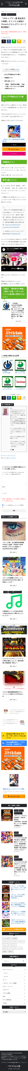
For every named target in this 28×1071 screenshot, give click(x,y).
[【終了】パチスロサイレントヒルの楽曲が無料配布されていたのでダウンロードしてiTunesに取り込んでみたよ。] (6, 923)
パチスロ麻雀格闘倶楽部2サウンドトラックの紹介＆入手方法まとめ (12, 694)
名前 (3, 486)
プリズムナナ (13, 945)
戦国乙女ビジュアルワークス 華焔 (13, 789)
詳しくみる (12, 552)
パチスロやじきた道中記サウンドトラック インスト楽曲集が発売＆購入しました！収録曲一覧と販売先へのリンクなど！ (20, 868)
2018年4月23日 (15, 233)
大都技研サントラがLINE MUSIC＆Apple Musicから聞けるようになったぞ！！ (12, 613)
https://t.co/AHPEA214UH (12, 224)
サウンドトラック (11, 455)
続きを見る (18, 321)
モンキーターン (6, 948)
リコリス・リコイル (17, 948)
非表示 (17, 69)
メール (4, 493)
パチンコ (5, 455)
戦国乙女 (11, 951)
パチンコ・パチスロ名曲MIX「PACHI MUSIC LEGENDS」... (18, 896)
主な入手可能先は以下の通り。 (13, 74)
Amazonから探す (15, 796)
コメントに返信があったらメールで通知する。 (13, 506)
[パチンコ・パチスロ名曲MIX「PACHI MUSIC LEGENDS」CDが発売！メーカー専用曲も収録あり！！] (6, 897)
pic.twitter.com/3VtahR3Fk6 (11, 227)
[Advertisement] (14, 1036)
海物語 (4, 951)
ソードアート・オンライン (18, 941)
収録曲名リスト (9, 77)
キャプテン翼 (12, 458)
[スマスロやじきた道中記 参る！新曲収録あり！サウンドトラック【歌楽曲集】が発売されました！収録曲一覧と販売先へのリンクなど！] (6, 906)
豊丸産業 (15, 938)
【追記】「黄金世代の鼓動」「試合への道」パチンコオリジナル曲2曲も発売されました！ (14, 86)
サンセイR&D (6, 458)
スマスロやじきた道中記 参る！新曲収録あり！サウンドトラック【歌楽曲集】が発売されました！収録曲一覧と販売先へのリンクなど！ (20, 843)
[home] (13, 449)
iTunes (14, 145)
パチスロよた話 (14, 5)
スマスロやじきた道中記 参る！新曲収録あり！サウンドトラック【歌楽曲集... (18, 904)
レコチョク (14, 154)
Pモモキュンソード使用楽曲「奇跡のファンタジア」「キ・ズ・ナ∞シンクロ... (18, 913)
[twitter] (11, 449)
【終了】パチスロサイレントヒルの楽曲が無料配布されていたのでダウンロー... (18, 921)
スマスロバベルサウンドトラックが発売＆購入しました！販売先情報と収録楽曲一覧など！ (12, 661)
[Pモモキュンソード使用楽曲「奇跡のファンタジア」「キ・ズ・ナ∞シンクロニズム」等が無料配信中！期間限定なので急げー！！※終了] (6, 914)
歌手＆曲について (10, 81)
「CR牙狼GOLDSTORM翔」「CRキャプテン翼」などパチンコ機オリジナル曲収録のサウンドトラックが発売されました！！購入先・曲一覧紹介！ (17, 311)
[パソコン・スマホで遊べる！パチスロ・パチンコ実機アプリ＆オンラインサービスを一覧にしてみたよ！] (6, 889)
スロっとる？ (14, 444)
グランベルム (6, 941)
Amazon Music (15, 149)
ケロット (5, 945)
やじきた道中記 (6, 938)
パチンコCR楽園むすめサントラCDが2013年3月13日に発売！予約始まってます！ (12, 580)
